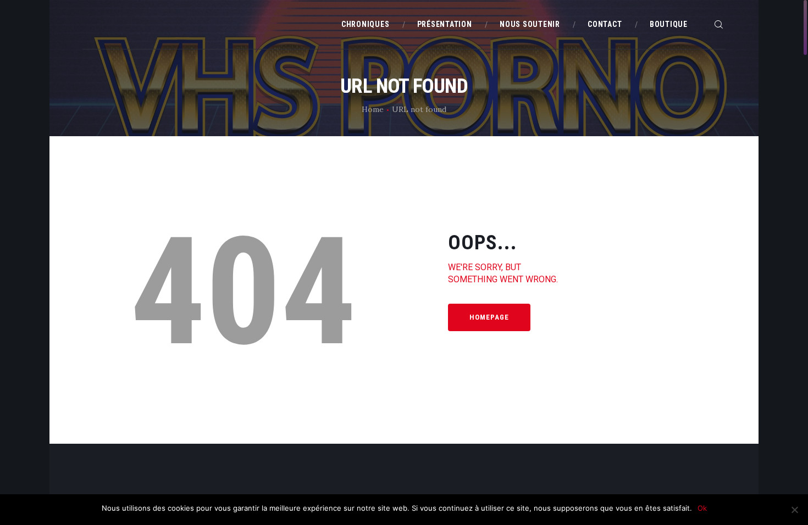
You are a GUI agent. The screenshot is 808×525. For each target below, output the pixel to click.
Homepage (489, 317)
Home (373, 109)
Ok (702, 508)
